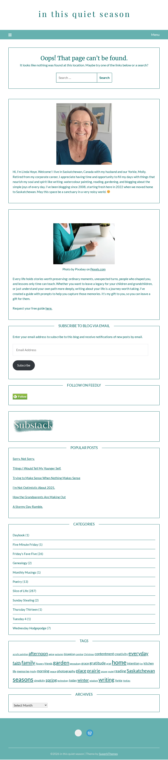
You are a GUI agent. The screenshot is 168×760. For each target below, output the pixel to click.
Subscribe (23, 365)
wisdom (94, 680)
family (28, 662)
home (119, 662)
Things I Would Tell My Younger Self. (37, 468)
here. (48, 308)
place (81, 670)
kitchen (149, 663)
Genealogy (20, 563)
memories (23, 671)
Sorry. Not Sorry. (24, 459)
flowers (40, 663)
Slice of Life (20, 591)
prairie (93, 670)
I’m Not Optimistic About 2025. (34, 487)
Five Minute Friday (25, 544)
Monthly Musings (24, 572)
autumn (59, 654)
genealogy (75, 663)
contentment (104, 654)
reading (120, 671)
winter (83, 679)
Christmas (89, 654)
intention (133, 663)
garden (61, 662)
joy (141, 663)
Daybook (19, 535)
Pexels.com (98, 269)
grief (108, 663)
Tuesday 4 (19, 619)
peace (53, 671)
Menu (155, 34)
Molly (33, 671)
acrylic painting (20, 654)
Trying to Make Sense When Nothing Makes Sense (46, 478)
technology (62, 680)
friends (48, 663)
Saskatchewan (141, 670)
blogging (69, 654)
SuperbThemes (108, 753)
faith (17, 662)
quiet (111, 671)
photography (66, 671)
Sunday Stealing (23, 600)
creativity (121, 654)
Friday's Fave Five (25, 554)
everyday (138, 653)
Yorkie (118, 680)
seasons (23, 679)
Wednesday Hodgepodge (29, 628)
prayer (104, 671)
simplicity (39, 680)
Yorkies (126, 680)
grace (85, 663)
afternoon (38, 653)
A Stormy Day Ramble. (28, 506)
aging (51, 654)
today (73, 680)
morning (43, 671)
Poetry (17, 581)
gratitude (98, 663)
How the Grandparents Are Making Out (39, 497)
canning (79, 654)
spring (51, 679)
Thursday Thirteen (25, 609)
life (14, 671)
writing (106, 679)
